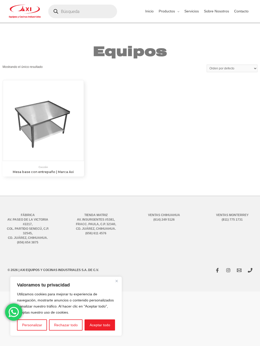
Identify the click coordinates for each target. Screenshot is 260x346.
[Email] (239, 270)
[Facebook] (217, 270)
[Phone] (250, 270)
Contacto (241, 11)
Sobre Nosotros (216, 11)
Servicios (191, 11)
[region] (66, 306)
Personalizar (32, 325)
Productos (167, 11)
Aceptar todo (100, 325)
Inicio (149, 11)
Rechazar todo (66, 325)
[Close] (116, 281)
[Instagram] (228, 270)
